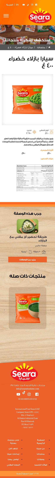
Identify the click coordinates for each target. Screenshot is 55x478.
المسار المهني (13, 464)
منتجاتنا (41, 47)
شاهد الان (13, 448)
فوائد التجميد (40, 464)
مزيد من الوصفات (27, 259)
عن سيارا (41, 448)
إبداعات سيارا (13, 454)
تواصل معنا (13, 459)
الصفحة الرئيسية (41, 441)
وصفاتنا (40, 459)
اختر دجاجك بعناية (13, 441)
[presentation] (50, 310)
